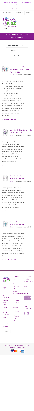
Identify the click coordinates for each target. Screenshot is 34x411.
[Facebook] (25, 313)
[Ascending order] (26, 46)
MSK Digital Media (20, 347)
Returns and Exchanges (17, 318)
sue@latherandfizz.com (20, 293)
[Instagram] (28, 313)
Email (25, 286)
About (16, 307)
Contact (16, 312)
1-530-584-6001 (16, 286)
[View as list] (18, 55)
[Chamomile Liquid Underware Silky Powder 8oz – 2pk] (5, 224)
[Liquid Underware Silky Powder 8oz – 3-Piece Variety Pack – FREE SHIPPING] (5, 69)
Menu (7, 28)
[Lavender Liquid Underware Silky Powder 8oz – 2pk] (5, 132)
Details (14, 119)
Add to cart (6, 119)
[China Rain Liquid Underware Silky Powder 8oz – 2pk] (5, 178)
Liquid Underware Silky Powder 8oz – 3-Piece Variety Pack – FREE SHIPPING (20, 69)
